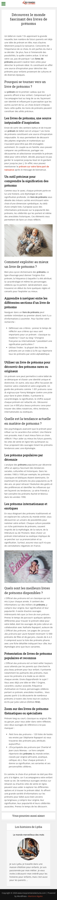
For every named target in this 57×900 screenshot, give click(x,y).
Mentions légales (35, 896)
